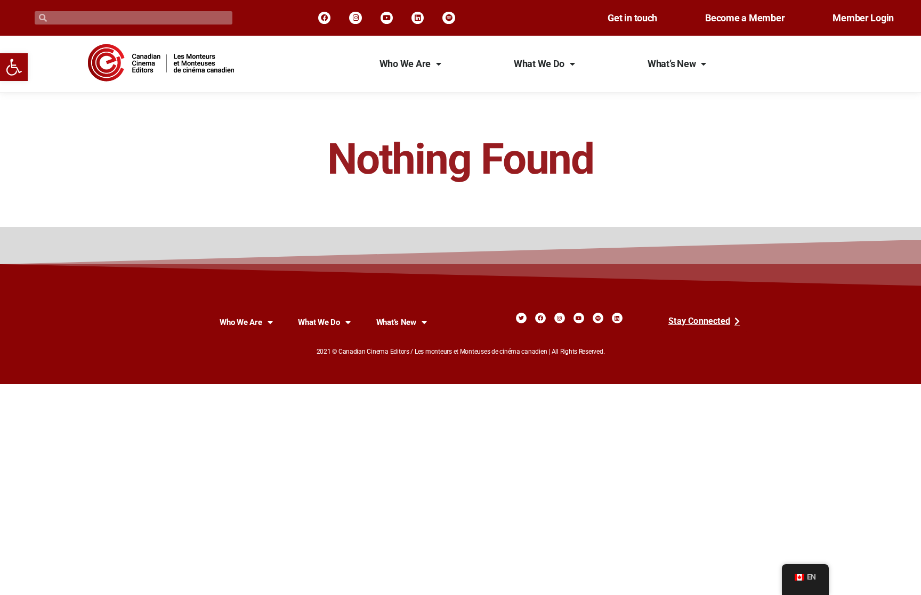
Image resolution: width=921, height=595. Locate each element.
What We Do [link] (539, 64)
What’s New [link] (672, 64)
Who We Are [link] (405, 64)
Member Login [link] (863, 18)
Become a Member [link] (745, 18)
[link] (14, 67)
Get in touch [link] (632, 18)
